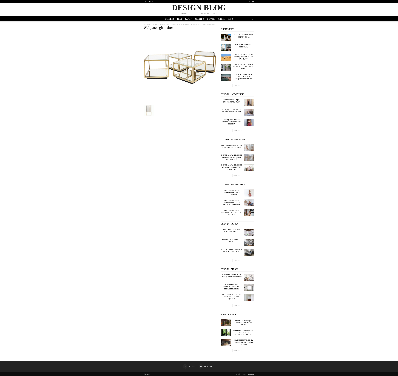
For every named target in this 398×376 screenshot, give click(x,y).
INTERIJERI (169, 19)
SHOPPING (199, 19)
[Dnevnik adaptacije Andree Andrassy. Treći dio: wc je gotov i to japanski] (249, 167)
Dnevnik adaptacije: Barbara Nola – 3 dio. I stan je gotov (231, 212)
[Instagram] (252, 1)
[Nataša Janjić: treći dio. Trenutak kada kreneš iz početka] (249, 122)
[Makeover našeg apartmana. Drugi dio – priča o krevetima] (249, 287)
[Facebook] (249, 1)
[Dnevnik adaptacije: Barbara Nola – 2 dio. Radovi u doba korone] (249, 202)
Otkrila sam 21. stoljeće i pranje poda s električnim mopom (243, 332)
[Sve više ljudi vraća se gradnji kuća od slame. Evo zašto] (226, 57)
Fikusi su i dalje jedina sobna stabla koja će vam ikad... (243, 67)
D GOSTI (211, 19)
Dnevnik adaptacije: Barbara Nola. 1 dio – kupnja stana (231, 192)
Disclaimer (251, 374)
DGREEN (221, 19)
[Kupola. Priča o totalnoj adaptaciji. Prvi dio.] (249, 232)
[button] (251, 19)
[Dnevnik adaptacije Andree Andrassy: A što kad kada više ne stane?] (249, 157)
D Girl (145, 1)
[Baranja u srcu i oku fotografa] (226, 47)
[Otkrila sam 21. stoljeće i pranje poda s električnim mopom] (226, 332)
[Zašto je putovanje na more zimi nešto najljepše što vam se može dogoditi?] (226, 77)
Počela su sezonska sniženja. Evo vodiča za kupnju (243, 322)
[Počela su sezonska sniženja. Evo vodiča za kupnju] (226, 322)
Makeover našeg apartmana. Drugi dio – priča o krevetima (231, 287)
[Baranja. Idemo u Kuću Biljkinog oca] (226, 37)
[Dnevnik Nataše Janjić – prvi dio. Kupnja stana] (249, 102)
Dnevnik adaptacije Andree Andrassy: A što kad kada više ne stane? (231, 157)
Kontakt (151, 1)
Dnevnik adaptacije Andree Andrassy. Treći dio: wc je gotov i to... (231, 167)
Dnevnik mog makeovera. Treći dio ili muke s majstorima (231, 297)
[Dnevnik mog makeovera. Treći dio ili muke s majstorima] (249, 297)
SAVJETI (188, 19)
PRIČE (179, 19)
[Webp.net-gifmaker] (180, 103)
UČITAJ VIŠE (237, 85)
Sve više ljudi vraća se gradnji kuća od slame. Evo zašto (243, 57)
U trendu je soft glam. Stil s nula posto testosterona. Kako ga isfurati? (177, 24)
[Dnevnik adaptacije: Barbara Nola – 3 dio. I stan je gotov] (249, 212)
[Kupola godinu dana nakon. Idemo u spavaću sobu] (249, 252)
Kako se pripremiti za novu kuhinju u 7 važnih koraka (243, 342)
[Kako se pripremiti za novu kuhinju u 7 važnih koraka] (226, 342)
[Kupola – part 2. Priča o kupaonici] (249, 242)
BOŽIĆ (230, 19)
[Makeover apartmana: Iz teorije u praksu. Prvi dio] (249, 277)
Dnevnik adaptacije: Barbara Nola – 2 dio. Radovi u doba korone (231, 202)
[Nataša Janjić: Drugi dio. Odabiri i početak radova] (249, 112)
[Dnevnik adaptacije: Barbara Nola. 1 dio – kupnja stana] (249, 192)
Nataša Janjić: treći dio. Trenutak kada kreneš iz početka (231, 122)
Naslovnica (147, 24)
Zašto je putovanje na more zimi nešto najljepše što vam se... (243, 77)
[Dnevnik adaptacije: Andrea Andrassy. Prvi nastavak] (249, 147)
